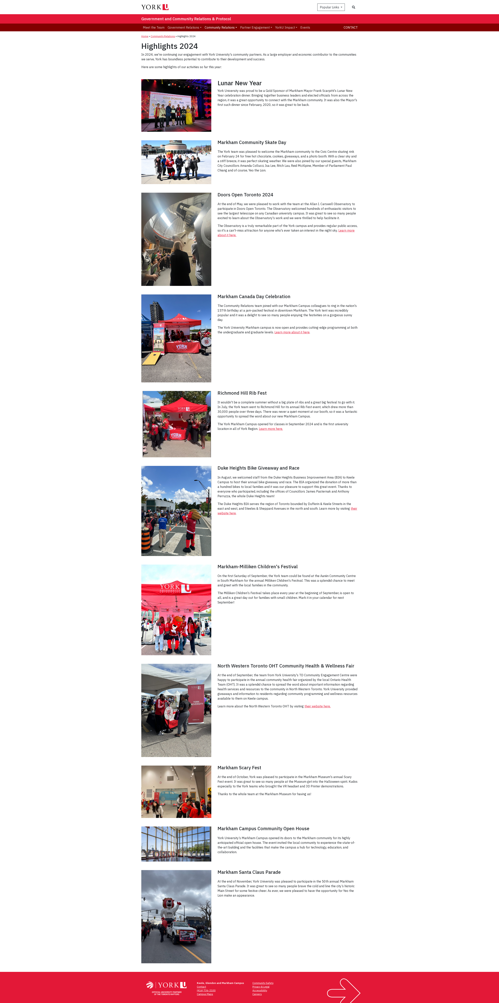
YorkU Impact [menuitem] (285, 27)
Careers (257, 994)
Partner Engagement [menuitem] (255, 27)
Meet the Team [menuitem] (154, 27)
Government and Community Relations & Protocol (186, 18)
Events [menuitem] (305, 27)
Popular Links (330, 7)
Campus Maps (205, 994)
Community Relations (163, 36)
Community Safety (262, 983)
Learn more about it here (292, 332)
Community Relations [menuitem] (220, 27)
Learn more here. (271, 429)
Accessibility (259, 990)
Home (144, 36)
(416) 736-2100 (206, 990)
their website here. (317, 706)
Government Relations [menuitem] (183, 27)
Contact (351, 27)
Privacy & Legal (260, 986)
